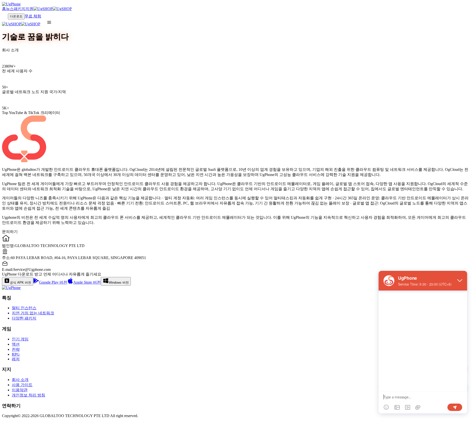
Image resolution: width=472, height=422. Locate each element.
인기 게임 (20, 339)
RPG (16, 354)
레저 (16, 359)
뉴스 (10, 9)
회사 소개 (20, 380)
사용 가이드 (22, 385)
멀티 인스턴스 (24, 308)
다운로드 (16, 16)
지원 (29, 9)
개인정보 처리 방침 (28, 395)
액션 (16, 344)
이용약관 (20, 390)
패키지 (20, 9)
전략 (16, 349)
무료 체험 (33, 16)
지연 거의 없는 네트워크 (33, 313)
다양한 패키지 (24, 318)
